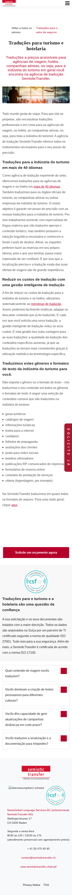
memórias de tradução (46, 304)
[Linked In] (36, 875)
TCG (46, 884)
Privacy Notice (31, 884)
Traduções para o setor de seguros (47, 30)
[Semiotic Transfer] (9, 3)
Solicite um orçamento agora (36, 552)
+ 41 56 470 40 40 (38, 848)
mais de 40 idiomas (47, 186)
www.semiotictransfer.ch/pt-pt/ (38, 866)
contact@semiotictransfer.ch (38, 857)
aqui (14, 505)
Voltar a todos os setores (22, 30)
